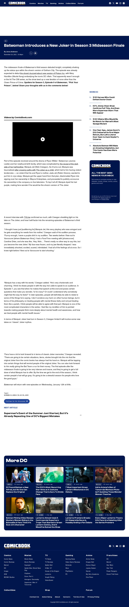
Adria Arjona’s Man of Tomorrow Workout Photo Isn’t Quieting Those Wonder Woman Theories (108, 490)
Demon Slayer (91, 565)
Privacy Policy (105, 199)
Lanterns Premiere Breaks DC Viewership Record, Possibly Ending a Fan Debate (79, 520)
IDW (5, 574)
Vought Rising (49, 577)
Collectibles (71, 3)
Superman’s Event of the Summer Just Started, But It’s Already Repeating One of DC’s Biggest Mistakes (36, 415)
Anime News (90, 559)
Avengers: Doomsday (31, 579)
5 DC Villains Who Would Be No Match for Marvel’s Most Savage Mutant (105, 121)
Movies (41, 3)
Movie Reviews (29, 562)
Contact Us (34, 597)
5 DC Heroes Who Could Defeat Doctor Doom (104, 98)
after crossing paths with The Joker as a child (34, 169)
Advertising (47, 597)
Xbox (67, 568)
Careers (66, 597)
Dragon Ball (90, 562)
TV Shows (40, 515)
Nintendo (69, 565)
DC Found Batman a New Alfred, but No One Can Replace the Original (17, 489)
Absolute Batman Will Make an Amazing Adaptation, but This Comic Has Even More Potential (106, 149)
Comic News (8, 559)
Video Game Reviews (73, 562)
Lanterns (48, 574)
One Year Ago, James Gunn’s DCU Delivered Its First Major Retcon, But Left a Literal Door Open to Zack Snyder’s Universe (106, 134)
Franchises (112, 555)
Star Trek (110, 568)
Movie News (28, 559)
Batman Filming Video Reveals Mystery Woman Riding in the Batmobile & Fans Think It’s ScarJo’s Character (19, 521)
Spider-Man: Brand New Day (32, 569)
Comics (32, 3)
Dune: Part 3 (28, 576)
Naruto (88, 571)
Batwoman (7, 395)
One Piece (89, 577)
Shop (47, 590)
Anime (61, 3)
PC (67, 574)
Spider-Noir (49, 565)
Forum (80, 3)
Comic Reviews (9, 562)
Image (6, 571)
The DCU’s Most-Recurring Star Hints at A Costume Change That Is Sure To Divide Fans (49, 490)
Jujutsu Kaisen (91, 568)
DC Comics (13, 395)
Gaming (53, 3)
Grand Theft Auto (112, 574)
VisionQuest (49, 580)
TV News (48, 559)
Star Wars (110, 565)
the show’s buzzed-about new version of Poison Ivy (42, 73)
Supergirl (27, 565)
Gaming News (70, 559)
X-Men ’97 (48, 568)
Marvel (6, 565)
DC (6, 41)
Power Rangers (112, 571)
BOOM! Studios (9, 577)
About (57, 597)
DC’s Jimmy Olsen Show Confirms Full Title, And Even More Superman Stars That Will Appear (106, 109)
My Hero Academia (92, 574)
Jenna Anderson (12, 52)
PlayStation (69, 571)
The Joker (25, 395)
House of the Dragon (52, 571)
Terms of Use (104, 197)
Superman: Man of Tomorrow (30, 583)
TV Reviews (49, 562)
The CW (19, 395)
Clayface (27, 573)
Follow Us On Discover (16, 401)
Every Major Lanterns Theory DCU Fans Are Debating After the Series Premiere (109, 520)
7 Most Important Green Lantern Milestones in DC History (77, 489)
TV (47, 3)
